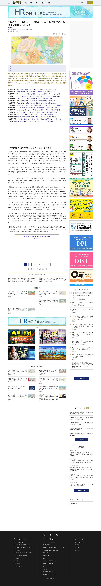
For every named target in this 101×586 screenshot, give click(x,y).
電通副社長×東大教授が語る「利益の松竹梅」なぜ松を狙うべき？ (81, 434)
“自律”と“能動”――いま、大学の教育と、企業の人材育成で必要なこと (36, 114)
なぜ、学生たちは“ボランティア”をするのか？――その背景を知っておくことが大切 (40, 121)
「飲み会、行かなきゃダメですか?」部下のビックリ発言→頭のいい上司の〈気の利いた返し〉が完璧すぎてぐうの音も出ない (52, 279)
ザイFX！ (45, 558)
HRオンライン (46, 566)
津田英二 (10, 28)
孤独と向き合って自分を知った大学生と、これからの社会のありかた (37, 103)
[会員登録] (90, 2)
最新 (72, 293)
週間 (84, 293)
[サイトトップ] (17, 2)
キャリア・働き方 (12, 29)
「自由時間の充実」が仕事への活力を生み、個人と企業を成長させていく (37, 112)
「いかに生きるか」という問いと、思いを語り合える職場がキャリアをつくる (38, 119)
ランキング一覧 (81, 378)
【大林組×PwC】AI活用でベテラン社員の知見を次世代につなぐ (81, 429)
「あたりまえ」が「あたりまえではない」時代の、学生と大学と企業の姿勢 (38, 110)
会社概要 (77, 544)
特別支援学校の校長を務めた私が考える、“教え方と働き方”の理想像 (36, 117)
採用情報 (77, 547)
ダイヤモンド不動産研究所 (49, 561)
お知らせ (77, 550)
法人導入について (17, 566)
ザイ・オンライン (47, 555)
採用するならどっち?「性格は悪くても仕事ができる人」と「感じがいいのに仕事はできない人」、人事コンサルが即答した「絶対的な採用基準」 (21, 279)
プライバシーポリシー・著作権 (20, 555)
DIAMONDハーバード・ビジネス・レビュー (53, 547)
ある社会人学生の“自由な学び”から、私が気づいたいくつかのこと (36, 91)
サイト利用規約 (17, 550)
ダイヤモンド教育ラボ (48, 571)
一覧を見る (81, 440)
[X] (43, 535)
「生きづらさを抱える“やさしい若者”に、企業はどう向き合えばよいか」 (37, 89)
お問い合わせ (16, 563)
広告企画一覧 (73, 503)
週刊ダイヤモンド (47, 544)
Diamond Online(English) (49, 542)
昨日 (78, 293)
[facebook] (50, 535)
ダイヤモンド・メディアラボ (50, 574)
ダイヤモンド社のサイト (49, 539)
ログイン (83, 2)
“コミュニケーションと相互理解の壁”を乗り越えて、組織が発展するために (38, 107)
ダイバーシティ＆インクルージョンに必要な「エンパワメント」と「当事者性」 (40, 105)
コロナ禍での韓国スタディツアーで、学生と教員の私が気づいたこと (37, 101)
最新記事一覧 (81, 490)
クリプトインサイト (47, 569)
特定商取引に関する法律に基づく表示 (22, 553)
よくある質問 (16, 558)
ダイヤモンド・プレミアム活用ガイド (22, 547)
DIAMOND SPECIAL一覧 (76, 499)
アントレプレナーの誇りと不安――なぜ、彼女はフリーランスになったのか (38, 94)
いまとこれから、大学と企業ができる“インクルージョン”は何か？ (36, 98)
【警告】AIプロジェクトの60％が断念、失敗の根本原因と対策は (81, 423)
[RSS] (57, 535)
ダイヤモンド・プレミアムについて (21, 544)
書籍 (49, 3)
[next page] (48, 264)
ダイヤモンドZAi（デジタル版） (50, 550)
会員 (90, 293)
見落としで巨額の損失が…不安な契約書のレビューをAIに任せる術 (81, 418)
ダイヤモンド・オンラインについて (22, 539)
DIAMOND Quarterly (48, 563)
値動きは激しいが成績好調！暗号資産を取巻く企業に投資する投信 (81, 412)
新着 (25, 3)
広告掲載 (15, 561)
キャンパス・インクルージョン (25, 29)
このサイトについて (18, 542)
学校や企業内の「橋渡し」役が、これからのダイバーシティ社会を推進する (38, 96)
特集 (43, 3)
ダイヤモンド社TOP (80, 542)
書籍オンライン (46, 553)
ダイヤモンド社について (81, 539)
